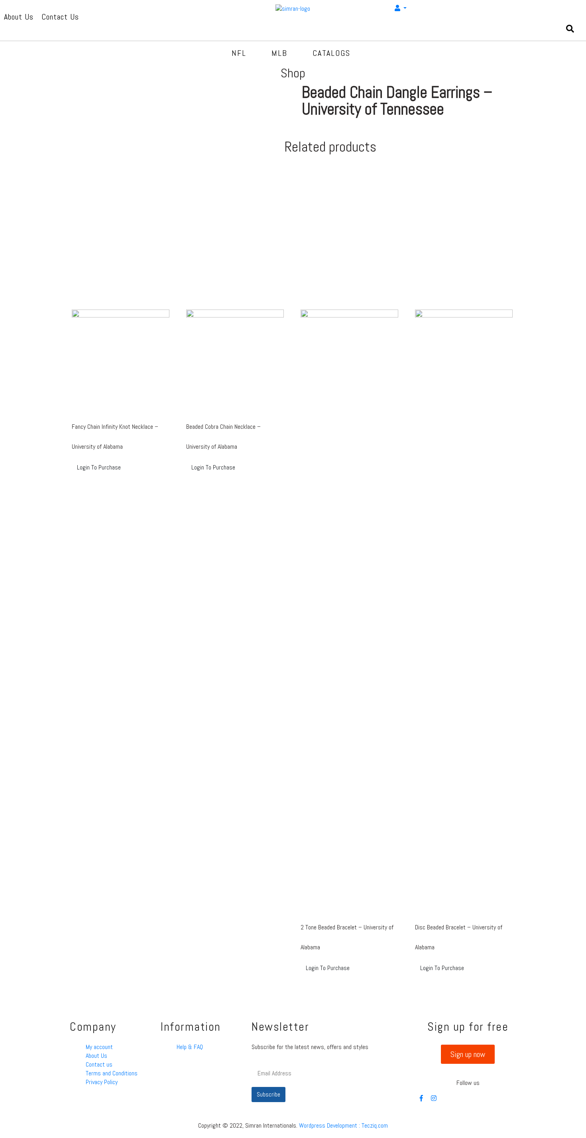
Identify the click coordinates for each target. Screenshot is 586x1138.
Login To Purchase (99, 467)
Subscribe (268, 1094)
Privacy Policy (102, 1082)
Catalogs (331, 53)
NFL (239, 53)
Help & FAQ (190, 1047)
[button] (468, 1054)
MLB (279, 53)
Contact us (99, 1064)
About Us (96, 1055)
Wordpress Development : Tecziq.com (343, 1125)
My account (99, 1047)
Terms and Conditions (112, 1073)
